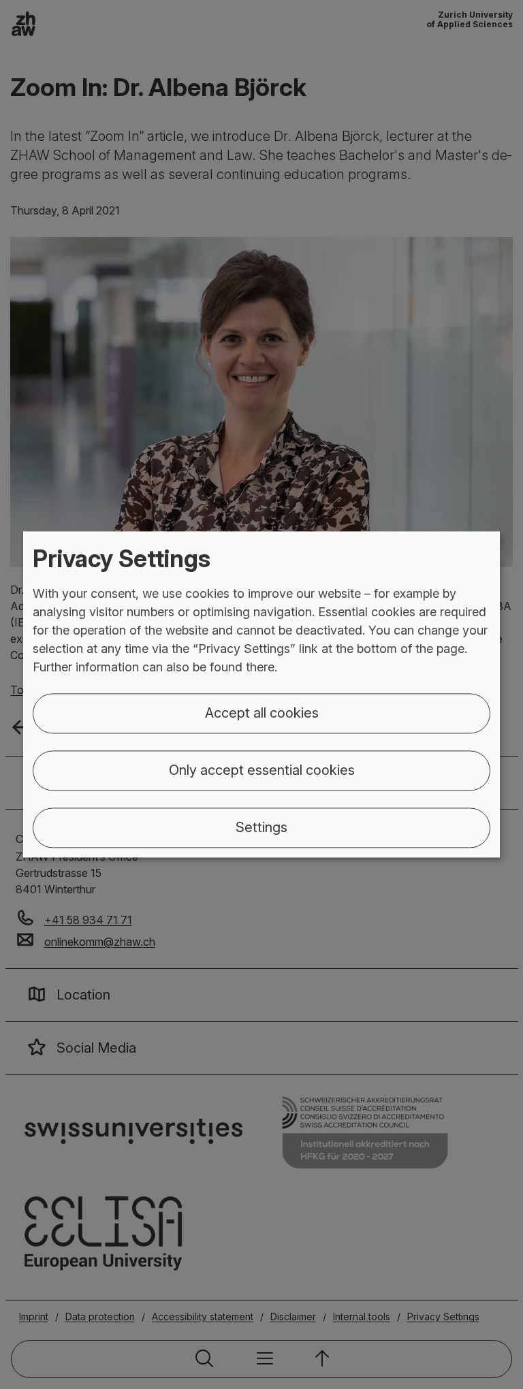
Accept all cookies (262, 713)
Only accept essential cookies (262, 771)
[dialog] (261, 694)
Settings (261, 828)
